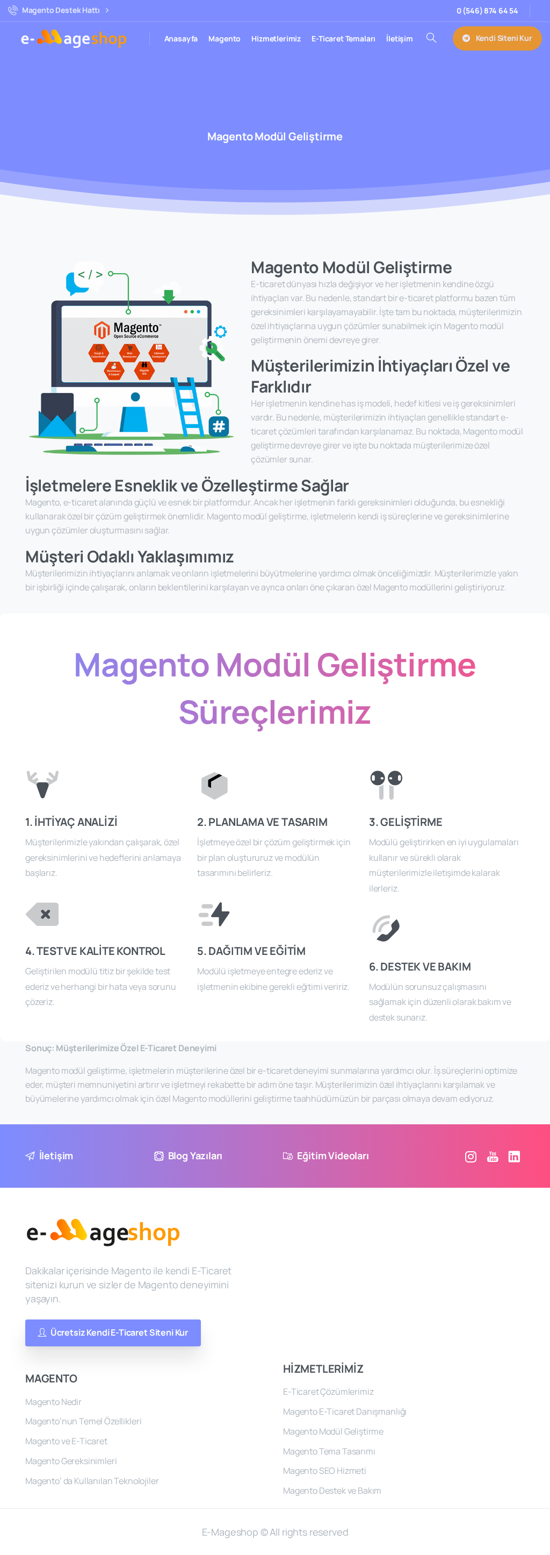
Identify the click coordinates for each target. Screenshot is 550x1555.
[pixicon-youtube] (492, 1157)
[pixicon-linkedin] (514, 1157)
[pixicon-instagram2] (471, 1157)
